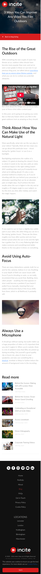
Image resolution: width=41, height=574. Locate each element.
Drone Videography (22, 431)
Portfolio (20, 480)
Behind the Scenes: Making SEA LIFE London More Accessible (25, 386)
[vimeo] (23, 468)
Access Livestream (22, 420)
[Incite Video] (12, 4)
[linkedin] (32, 468)
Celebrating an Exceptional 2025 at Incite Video (25, 409)
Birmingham (20, 534)
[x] (8, 468)
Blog (20, 489)
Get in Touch (20, 498)
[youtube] (27, 468)
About (20, 485)
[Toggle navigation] (37, 4)
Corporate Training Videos (25, 443)
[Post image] (7, 386)
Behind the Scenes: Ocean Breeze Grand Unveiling (25, 398)
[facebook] (13, 468)
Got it (20, 570)
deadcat (5, 360)
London (20, 525)
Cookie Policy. (33, 564)
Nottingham (20, 530)
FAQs (20, 494)
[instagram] (18, 468)
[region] (20, 566)
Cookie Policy (20, 507)
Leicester (20, 521)
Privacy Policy (20, 502)
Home (20, 476)
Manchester (20, 539)
